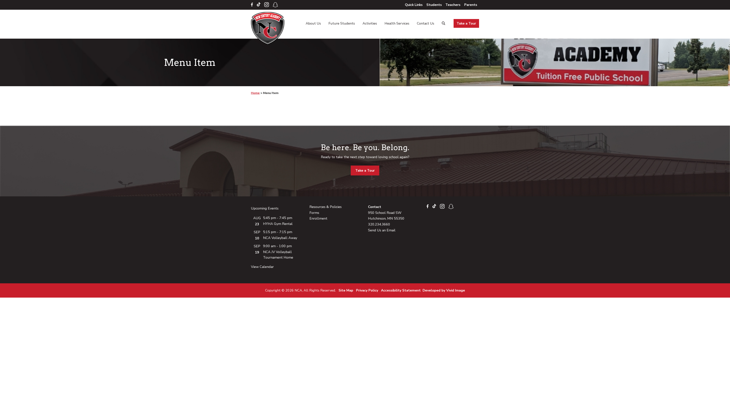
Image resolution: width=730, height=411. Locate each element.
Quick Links (414, 4)
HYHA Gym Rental (278, 223)
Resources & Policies (325, 207)
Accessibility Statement (401, 290)
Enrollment (318, 218)
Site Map (346, 290)
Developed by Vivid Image (444, 290)
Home (268, 28)
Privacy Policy (367, 290)
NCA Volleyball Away (280, 238)
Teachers (452, 4)
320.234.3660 (379, 224)
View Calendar (262, 266)
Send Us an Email (381, 230)
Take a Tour (365, 170)
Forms (314, 212)
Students (434, 4)
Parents (470, 4)
